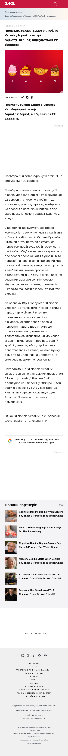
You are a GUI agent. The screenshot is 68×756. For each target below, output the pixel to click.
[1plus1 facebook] (39, 655)
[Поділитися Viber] (32, 97)
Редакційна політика (34, 696)
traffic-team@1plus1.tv (34, 743)
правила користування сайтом (34, 693)
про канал (34, 663)
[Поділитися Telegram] (22, 97)
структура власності (34, 686)
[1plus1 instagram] (22, 655)
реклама (34, 666)
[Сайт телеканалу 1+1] (10, 4)
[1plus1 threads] (28, 655)
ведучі (34, 680)
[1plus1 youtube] (45, 655)
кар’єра (34, 676)
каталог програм (34, 673)
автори (34, 683)
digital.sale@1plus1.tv (34, 736)
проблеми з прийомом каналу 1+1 (34, 670)
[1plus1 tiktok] (34, 655)
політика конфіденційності (34, 689)
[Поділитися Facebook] (27, 97)
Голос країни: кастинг (13, 12)
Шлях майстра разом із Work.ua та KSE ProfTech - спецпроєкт (30, 16)
